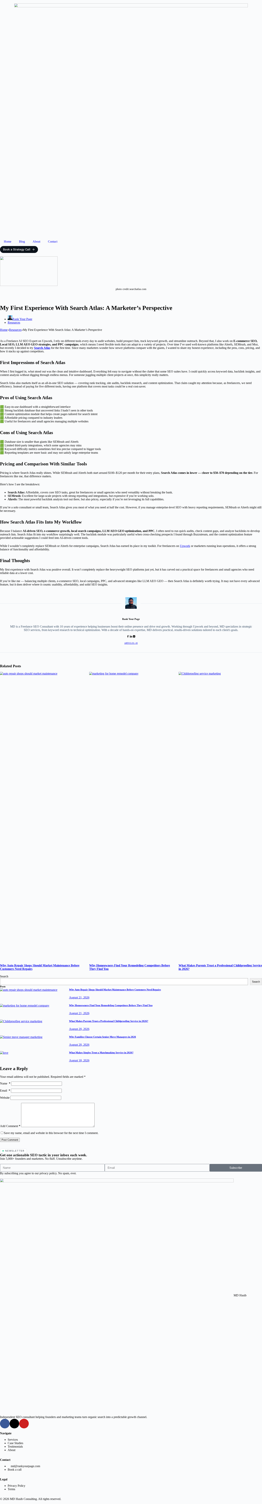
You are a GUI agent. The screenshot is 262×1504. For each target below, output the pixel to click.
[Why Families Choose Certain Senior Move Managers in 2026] (21, 1037)
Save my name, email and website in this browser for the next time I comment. (51, 1133)
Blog (22, 241)
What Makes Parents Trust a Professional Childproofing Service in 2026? (108, 1021)
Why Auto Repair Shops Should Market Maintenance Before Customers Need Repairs (115, 989)
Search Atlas (42, 347)
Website (5, 1097)
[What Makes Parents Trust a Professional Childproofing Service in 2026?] (21, 1021)
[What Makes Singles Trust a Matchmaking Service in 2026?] (4, 1052)
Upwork (185, 546)
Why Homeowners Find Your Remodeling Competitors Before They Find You (110, 1005)
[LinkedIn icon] (131, 636)
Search (4, 976)
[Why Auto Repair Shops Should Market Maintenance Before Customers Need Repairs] (28, 989)
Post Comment (10, 1139)
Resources (14, 322)
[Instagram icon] (134, 636)
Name (5, 1083)
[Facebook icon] (128, 636)
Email (5, 1090)
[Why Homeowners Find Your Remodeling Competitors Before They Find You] (24, 1005)
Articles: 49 (131, 643)
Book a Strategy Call (16, 249)
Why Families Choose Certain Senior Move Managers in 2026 (102, 1036)
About (36, 241)
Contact (52, 241)
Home (7, 241)
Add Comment (10, 1126)
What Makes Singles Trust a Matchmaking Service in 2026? (101, 1052)
